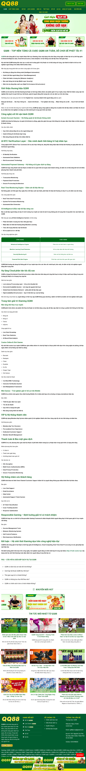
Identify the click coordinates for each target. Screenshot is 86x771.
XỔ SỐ (53, 9)
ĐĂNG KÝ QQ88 (66, 9)
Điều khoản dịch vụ (51, 723)
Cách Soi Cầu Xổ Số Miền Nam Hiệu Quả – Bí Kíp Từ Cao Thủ (14, 695)
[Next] (80, 602)
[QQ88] (9, 3)
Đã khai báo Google (51, 729)
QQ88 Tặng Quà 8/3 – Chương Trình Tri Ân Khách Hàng (43, 635)
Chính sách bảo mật (52, 720)
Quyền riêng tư (50, 726)
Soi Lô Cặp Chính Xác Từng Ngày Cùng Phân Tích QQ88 (43, 695)
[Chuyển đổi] (3, 567)
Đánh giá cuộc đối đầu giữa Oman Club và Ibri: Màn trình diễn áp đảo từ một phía (14, 636)
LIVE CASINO (31, 9)
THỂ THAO (46, 9)
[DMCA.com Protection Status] (7, 745)
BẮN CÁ (39, 9)
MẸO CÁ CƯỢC (43, 12)
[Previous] (5, 602)
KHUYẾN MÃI (78, 9)
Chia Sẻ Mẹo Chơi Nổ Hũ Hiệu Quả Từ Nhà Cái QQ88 (14, 666)
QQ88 (5, 9)
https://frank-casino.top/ (74, 551)
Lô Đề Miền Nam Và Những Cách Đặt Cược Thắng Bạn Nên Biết (71, 666)
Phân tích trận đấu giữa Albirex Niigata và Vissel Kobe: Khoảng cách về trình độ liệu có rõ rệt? (71, 696)
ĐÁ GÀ (58, 9)
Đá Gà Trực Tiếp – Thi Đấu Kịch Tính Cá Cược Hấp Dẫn (43, 666)
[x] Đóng (80, 755)
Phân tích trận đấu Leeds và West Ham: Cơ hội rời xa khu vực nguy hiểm (71, 635)
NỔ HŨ (23, 9)
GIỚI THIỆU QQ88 (14, 9)
